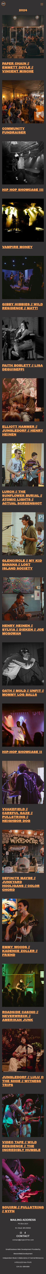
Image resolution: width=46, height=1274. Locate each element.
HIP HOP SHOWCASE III (22, 189)
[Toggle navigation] (42, 4)
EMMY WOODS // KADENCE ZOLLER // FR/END (19, 950)
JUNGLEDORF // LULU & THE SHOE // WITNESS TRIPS (23, 1081)
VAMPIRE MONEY (17, 247)
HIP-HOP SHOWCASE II (22, 752)
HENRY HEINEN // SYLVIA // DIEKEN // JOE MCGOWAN (23, 629)
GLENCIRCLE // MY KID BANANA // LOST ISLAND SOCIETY (22, 564)
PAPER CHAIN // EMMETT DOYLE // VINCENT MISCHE (18, 67)
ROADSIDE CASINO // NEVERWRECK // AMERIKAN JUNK (20, 1016)
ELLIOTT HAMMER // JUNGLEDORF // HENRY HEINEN (22, 430)
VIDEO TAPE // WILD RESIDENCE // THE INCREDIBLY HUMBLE (21, 1146)
